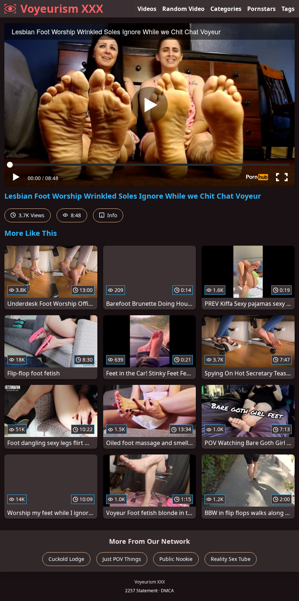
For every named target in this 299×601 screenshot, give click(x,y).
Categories (225, 9)
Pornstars (261, 9)
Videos (146, 9)
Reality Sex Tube (231, 558)
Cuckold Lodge (66, 558)
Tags (288, 9)
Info (111, 215)
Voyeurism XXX (61, 8)
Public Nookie (176, 558)
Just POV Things (121, 558)
